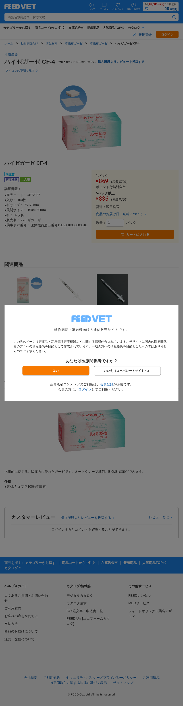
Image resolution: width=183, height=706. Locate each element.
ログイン (85, 389)
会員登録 (106, 384)
